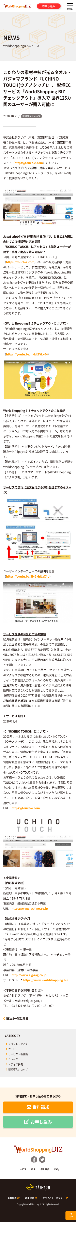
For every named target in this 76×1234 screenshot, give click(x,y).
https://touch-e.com (29, 163)
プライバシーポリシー (54, 1198)
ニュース (13, 1059)
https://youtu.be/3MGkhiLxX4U (27, 576)
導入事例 (45, 1169)
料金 (33, 1169)
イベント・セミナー (19, 1044)
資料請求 (40, 1107)
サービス (21, 1169)
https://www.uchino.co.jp (30, 908)
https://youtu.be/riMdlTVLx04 (27, 354)
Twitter (42, 1159)
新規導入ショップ (18, 1069)
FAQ (56, 1169)
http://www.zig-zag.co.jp (29, 975)
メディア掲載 (15, 1064)
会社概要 (12, 1198)
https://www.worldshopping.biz (45, 980)
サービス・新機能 (18, 1054)
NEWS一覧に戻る (17, 1018)
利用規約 (29, 1198)
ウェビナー (14, 1049)
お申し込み (48, 6)
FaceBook (34, 1159)
